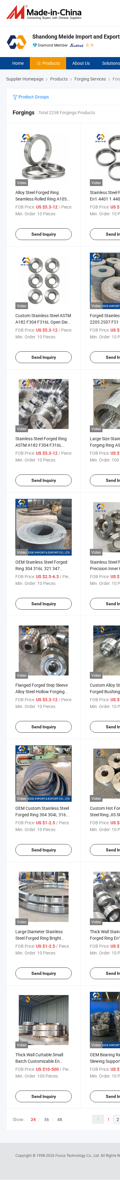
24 (33, 1119)
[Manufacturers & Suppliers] (45, 12)
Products (51, 63)
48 (59, 1119)
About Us (81, 63)
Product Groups (33, 97)
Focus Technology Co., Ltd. (78, 1155)
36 (46, 1119)
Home (18, 63)
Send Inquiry (43, 234)
